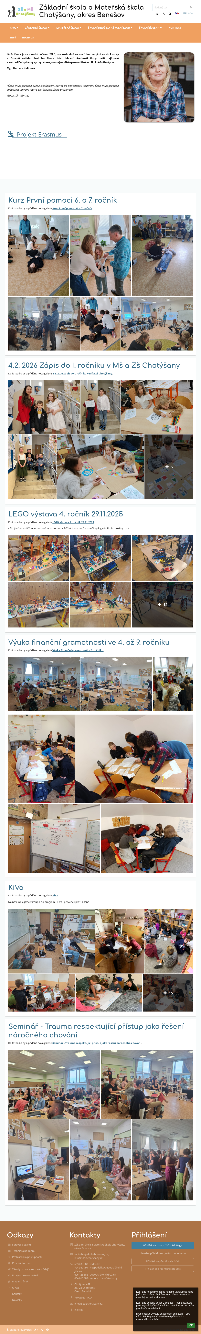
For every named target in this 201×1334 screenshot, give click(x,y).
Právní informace (22, 1263)
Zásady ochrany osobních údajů (30, 1269)
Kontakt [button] (175, 27)
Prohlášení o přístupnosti (27, 1257)
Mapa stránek (20, 1281)
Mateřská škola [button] (67, 27)
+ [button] (159, 13)
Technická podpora (23, 1251)
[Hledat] (191, 7)
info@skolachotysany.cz (88, 1303)
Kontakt (17, 1294)
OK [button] (191, 1325)
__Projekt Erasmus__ (39, 134)
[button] (170, 13)
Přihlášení (188, 13)
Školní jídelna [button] (149, 27)
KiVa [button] (13, 27)
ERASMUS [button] (28, 37)
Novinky (17, 1300)
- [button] (165, 13)
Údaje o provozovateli (25, 1275)
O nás (15, 1287)
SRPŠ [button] (13, 37)
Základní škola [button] (36, 27)
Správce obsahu (21, 1244)
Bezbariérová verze (20, 1329)
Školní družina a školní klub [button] (109, 27)
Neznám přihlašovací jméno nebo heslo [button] (163, 1253)
